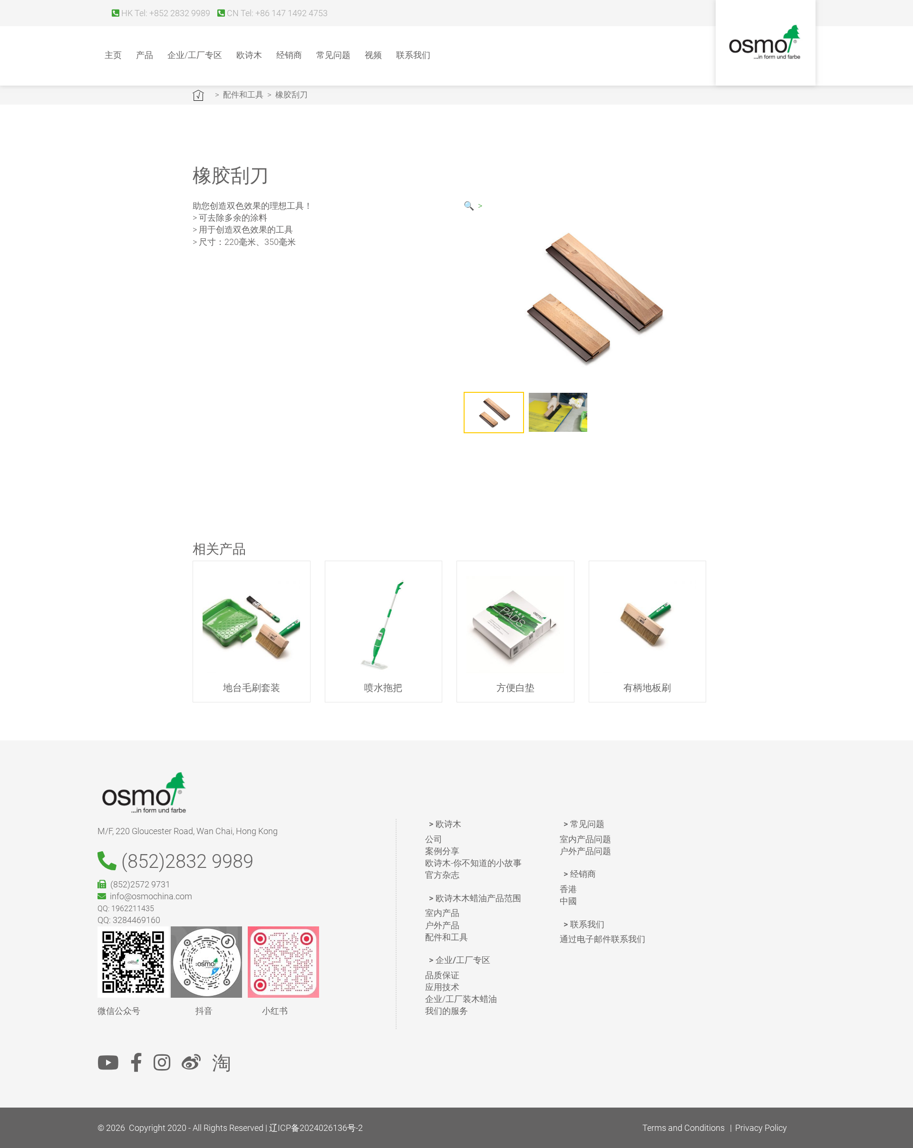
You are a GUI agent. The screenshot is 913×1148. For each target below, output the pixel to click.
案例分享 (442, 851)
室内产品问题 (585, 839)
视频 (373, 55)
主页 (113, 55)
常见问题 (333, 55)
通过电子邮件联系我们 (602, 939)
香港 (568, 889)
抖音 (204, 1011)
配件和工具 (243, 94)
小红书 (275, 1011)
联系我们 (413, 55)
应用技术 (442, 987)
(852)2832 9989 (185, 861)
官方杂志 (442, 875)
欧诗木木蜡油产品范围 (478, 898)
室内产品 (442, 913)
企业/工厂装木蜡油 (461, 999)
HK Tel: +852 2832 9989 (164, 13)
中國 (568, 901)
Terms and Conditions (683, 1128)
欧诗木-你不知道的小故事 (473, 863)
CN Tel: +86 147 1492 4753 (276, 13)
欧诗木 (249, 55)
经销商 (289, 55)
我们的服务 (446, 1011)
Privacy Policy (761, 1128)
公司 (433, 839)
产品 (144, 55)
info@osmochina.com (149, 896)
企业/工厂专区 (194, 55)
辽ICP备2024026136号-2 (316, 1128)
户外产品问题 (585, 851)
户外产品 (442, 925)
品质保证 (442, 975)
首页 (198, 95)
